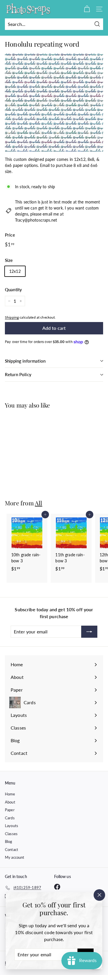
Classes (11, 833)
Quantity (13, 289)
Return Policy (18, 374)
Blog (8, 841)
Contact (11, 849)
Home (10, 794)
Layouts (11, 825)
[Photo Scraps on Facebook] (57, 887)
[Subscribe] (89, 632)
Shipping (12, 317)
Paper (10, 810)
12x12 (15, 271)
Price (10, 234)
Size (9, 260)
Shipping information (25, 360)
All (38, 503)
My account (14, 857)
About (10, 802)
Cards (10, 818)
